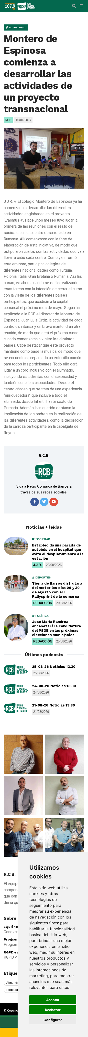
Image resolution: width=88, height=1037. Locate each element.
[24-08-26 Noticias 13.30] (16, 689)
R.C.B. (44, 455)
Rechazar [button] (53, 1010)
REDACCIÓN (42, 603)
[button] (74, 6)
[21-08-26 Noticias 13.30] (16, 708)
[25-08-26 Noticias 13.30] (16, 669)
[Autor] (44, 471)
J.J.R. (37, 565)
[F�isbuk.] (34, 502)
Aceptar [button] (52, 1000)
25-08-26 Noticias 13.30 (54, 666)
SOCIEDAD (42, 539)
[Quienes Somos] (23, 754)
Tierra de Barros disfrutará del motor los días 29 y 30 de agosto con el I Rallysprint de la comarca (57, 590)
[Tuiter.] (44, 502)
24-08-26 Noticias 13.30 (54, 686)
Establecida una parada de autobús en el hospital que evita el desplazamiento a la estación (58, 552)
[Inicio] (26, 5)
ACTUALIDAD (16, 27)
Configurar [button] (53, 1020)
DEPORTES (42, 577)
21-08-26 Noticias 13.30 (53, 705)
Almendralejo (16, 982)
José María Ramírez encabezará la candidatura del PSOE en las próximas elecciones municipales (56, 628)
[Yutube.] (53, 502)
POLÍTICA (41, 615)
